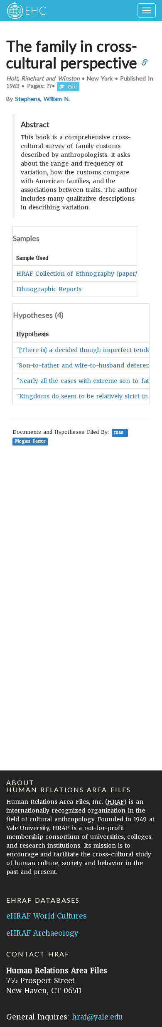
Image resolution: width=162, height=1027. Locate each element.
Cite (70, 86)
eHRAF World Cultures (46, 916)
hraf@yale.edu (97, 1017)
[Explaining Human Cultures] (24, 10)
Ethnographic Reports (48, 289)
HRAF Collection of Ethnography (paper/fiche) (85, 273)
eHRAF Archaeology (42, 933)
